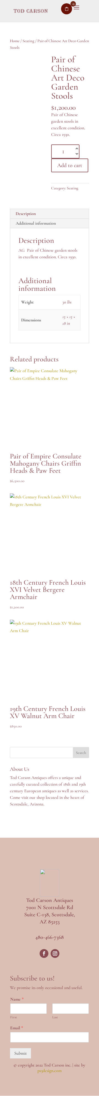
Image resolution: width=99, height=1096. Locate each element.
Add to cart (69, 165)
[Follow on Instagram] (55, 953)
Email (16, 1028)
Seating (28, 40)
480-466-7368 (49, 937)
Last (55, 1017)
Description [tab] (26, 213)
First (13, 1017)
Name (17, 999)
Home (15, 40)
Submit (20, 1053)
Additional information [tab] (36, 223)
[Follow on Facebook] (44, 953)
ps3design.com (49, 1070)
